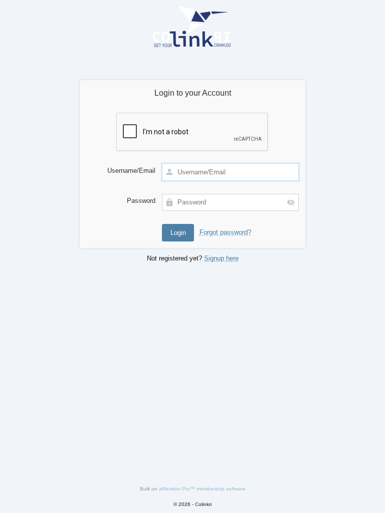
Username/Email (131, 170)
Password (141, 200)
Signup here (221, 258)
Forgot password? (225, 232)
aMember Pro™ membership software (202, 488)
